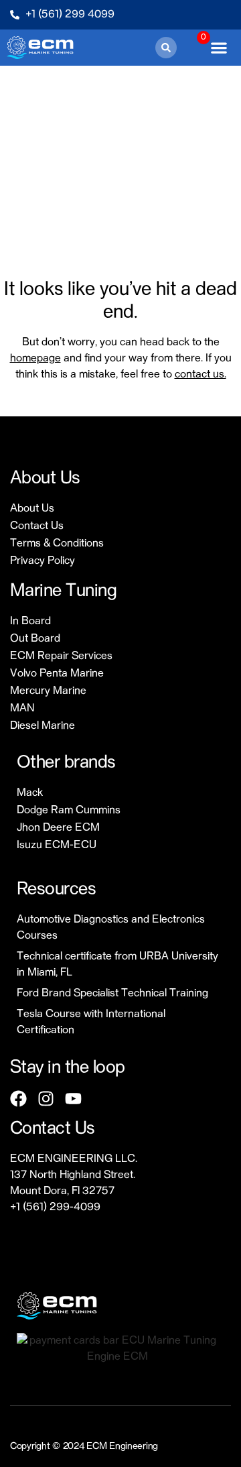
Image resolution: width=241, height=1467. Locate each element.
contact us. (200, 374)
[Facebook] (18, 1098)
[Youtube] (73, 1098)
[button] (166, 47)
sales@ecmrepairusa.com (71, 1223)
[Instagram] (45, 1098)
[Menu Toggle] (219, 47)
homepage (35, 358)
